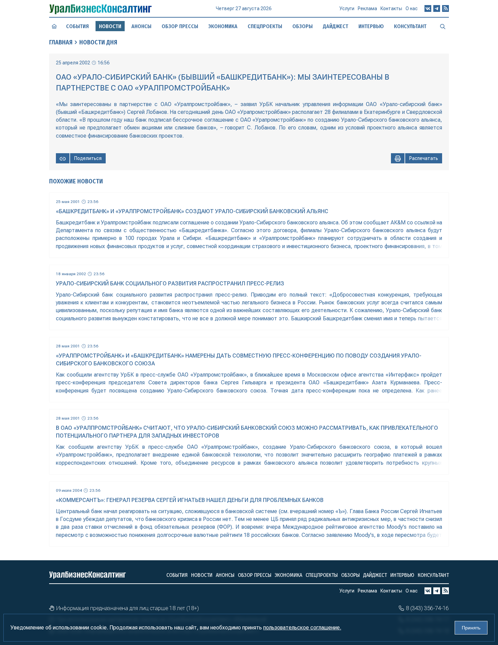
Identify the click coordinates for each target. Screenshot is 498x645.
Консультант (410, 26)
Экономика (222, 26)
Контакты (391, 8)
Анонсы (141, 26)
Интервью (371, 26)
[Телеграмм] (436, 8)
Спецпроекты (265, 26)
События (77, 26)
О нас (412, 8)
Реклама (367, 8)
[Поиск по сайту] (443, 26)
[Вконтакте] (427, 8)
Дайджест (335, 26)
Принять (471, 627)
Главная (60, 42)
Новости (201, 575)
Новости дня (98, 42)
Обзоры (302, 26)
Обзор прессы (180, 26)
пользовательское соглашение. (302, 627)
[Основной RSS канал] (445, 8)
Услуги (346, 8)
